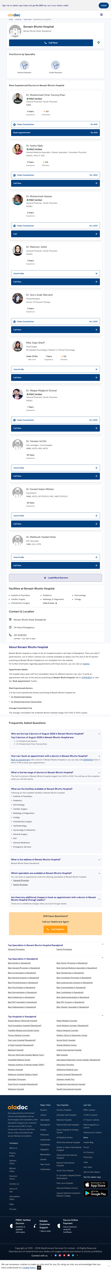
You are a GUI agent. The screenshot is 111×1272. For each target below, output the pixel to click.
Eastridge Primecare (17, 1079)
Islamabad (45, 1120)
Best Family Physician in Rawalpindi (72, 963)
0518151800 (86, 677)
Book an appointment (20, 759)
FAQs (11, 1204)
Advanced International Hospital (67, 1156)
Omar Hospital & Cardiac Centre (68, 1131)
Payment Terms (13, 1177)
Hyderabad (45, 1169)
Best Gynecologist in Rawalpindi (22, 973)
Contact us (14, 1184)
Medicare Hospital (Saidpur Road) (23, 1074)
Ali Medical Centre (65, 1137)
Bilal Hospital (62, 1055)
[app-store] (96, 1185)
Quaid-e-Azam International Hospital (69, 1148)
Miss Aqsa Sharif (35, 342)
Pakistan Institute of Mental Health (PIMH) (26, 1064)
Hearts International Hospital (69, 1050)
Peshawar (44, 1135)
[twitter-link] (51, 1255)
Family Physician (20, 884)
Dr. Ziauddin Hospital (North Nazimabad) (69, 1176)
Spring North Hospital (66, 1040)
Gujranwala (45, 1140)
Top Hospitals (62, 1105)
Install (104, 5)
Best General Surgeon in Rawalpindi (23, 977)
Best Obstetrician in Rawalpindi (70, 973)
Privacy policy (12, 1154)
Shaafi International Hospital (69, 1089)
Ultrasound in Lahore (93, 1132)
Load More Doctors (58, 577)
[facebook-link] (55, 1255)
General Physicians (16, 949)
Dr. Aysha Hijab (34, 145)
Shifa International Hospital (68, 1142)
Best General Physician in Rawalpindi (24, 968)
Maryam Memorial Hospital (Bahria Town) (26, 1055)
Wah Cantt (45, 1164)
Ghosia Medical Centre (67, 1045)
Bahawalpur (45, 1154)
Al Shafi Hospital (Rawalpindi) (21, 1045)
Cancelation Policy (14, 1197)
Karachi (43, 1110)
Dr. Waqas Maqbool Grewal (41, 390)
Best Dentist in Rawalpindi (19, 963)
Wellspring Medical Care (67, 1069)
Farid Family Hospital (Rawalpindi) (23, 1084)
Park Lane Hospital (65, 1183)
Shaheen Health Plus (65, 1079)
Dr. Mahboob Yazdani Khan (41, 537)
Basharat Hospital (15, 1050)
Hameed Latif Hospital (66, 1115)
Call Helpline (57, 929)
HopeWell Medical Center (19, 1060)
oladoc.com (49, 1251)
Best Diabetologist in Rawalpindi (22, 1007)
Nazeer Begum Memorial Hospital (22, 1020)
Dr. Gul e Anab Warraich (39, 295)
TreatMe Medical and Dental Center (23, 1030)
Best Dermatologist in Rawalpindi (22, 992)
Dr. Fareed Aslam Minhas (40, 489)
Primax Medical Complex (19, 1035)
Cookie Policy (29, 1267)
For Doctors (89, 1152)
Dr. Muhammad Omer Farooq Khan (45, 95)
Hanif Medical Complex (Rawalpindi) (72, 1025)
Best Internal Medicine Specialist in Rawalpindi (77, 968)
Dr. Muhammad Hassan (39, 196)
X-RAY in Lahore (90, 1115)
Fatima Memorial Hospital (68, 1125)
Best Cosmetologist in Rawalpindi (71, 987)
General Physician (21, 880)
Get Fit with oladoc (92, 1172)
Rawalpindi (28, 19)
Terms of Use (13, 1190)
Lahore (43, 1115)
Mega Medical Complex (67, 1020)
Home (11, 19)
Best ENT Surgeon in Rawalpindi (70, 1002)
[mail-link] (68, 1255)
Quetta (43, 1159)
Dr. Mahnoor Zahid (36, 247)
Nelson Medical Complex (67, 1030)
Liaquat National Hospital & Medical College (68, 1194)
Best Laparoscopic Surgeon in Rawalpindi (75, 982)
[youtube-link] (64, 1255)
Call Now (53, 42)
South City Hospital (65, 1170)
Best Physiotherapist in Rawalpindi (23, 982)
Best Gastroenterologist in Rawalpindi (73, 997)
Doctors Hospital (64, 1110)
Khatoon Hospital (15, 1069)
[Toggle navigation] (101, 15)
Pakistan (18, 19)
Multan (43, 1130)
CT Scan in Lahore (91, 1120)
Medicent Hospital (16, 1089)
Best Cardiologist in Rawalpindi (70, 992)
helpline (86, 664)
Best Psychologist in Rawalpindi (21, 987)
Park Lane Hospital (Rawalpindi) (22, 1040)
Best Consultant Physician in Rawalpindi (74, 977)
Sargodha (44, 1149)
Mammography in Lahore (91, 1126)
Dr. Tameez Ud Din (36, 441)
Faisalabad (45, 1144)
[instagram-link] (60, 1255)
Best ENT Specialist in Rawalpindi (22, 1002)
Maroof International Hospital (65, 1164)
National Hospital (64, 1120)
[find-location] (98, 42)
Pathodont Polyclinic (65, 1064)
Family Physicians (64, 949)
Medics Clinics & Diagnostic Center (72, 1035)
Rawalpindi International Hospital (71, 1084)
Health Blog (88, 1142)
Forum (86, 1147)
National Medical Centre (67, 1188)
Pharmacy (88, 1157)
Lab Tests (88, 1167)
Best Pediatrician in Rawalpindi (21, 997)
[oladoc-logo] (14, 14)
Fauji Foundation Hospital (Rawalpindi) (24, 1025)
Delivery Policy (12, 1162)
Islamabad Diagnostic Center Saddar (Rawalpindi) (78, 1060)
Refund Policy (12, 1169)
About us (13, 1148)
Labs (86, 1162)
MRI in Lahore (89, 1110)
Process (12, 1209)
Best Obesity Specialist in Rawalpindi (73, 1007)
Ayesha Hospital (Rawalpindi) (69, 1074)
